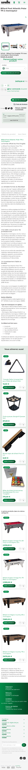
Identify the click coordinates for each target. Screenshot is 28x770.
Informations (6, 729)
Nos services (6, 733)
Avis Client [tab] (22, 134)
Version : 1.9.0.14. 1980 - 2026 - (10, 765)
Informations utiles (8, 726)
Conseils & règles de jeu (10, 722)
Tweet (9, 108)
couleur (4, 65)
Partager (6, 108)
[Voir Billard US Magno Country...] (14, 607)
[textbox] (7, 68)
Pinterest (11, 108)
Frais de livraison (21, 104)
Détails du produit (7, 57)
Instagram (24, 758)
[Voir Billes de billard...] (14, 484)
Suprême (5, 719)
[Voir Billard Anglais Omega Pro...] (14, 533)
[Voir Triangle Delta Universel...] (14, 372)
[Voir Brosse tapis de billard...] (14, 446)
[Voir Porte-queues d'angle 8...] (14, 409)
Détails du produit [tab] (8, 134)
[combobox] (14, 68)
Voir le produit (9, 387)
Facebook (21, 758)
